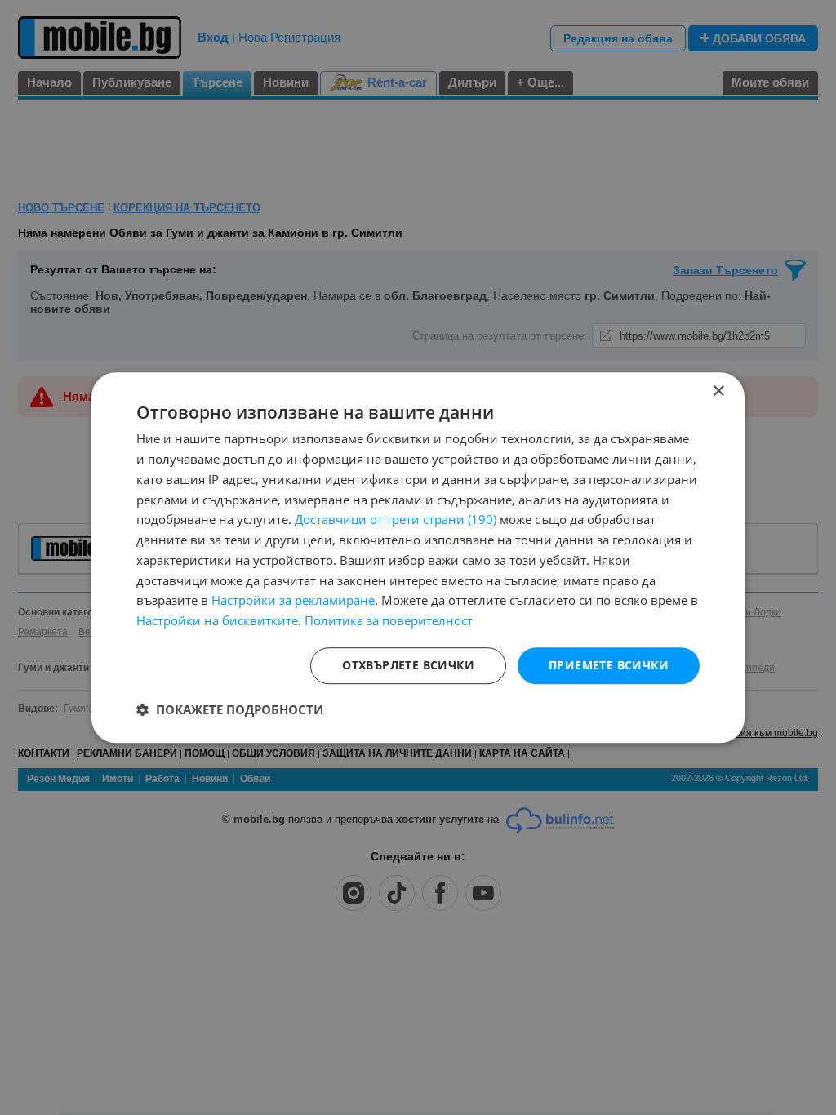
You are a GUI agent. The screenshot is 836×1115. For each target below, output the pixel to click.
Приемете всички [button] (609, 665)
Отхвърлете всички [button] (408, 665)
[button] (229, 709)
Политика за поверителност (389, 620)
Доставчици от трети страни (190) (395, 520)
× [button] (718, 391)
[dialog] (418, 557)
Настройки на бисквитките (217, 620)
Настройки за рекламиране (293, 601)
